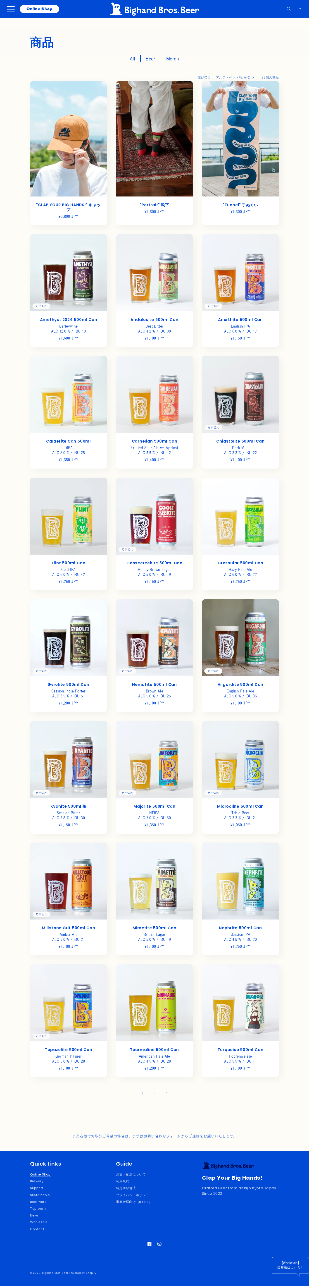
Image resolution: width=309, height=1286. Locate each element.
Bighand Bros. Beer (55, 1273)
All (132, 58)
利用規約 (122, 1181)
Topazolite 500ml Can (68, 1049)
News (34, 1215)
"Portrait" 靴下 (154, 205)
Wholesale (39, 1222)
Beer (150, 58)
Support (36, 1188)
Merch (172, 58)
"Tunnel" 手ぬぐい (240, 205)
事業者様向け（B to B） (134, 1202)
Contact (37, 1229)
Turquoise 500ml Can (240, 1049)
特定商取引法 (126, 1188)
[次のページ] (167, 1093)
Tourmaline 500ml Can (154, 1049)
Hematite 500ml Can (154, 684)
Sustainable (40, 1195)
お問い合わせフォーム (162, 1136)
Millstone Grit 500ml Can (68, 928)
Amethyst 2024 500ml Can (68, 319)
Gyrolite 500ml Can (68, 684)
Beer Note (38, 1202)
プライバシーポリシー (132, 1195)
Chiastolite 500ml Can (240, 441)
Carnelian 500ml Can (154, 441)
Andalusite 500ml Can (154, 319)
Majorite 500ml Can (154, 806)
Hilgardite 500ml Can (241, 684)
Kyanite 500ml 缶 (68, 806)
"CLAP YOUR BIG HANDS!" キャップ (68, 207)
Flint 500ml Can (69, 563)
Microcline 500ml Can (240, 806)
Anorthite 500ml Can (240, 319)
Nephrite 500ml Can (240, 928)
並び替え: (205, 77)
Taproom (38, 1208)
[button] (289, 9)
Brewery (36, 1181)
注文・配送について (131, 1174)
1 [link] (142, 1093)
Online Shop (39, 9)
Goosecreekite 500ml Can (154, 563)
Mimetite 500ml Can (154, 928)
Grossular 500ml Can (240, 563)
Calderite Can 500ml (68, 441)
